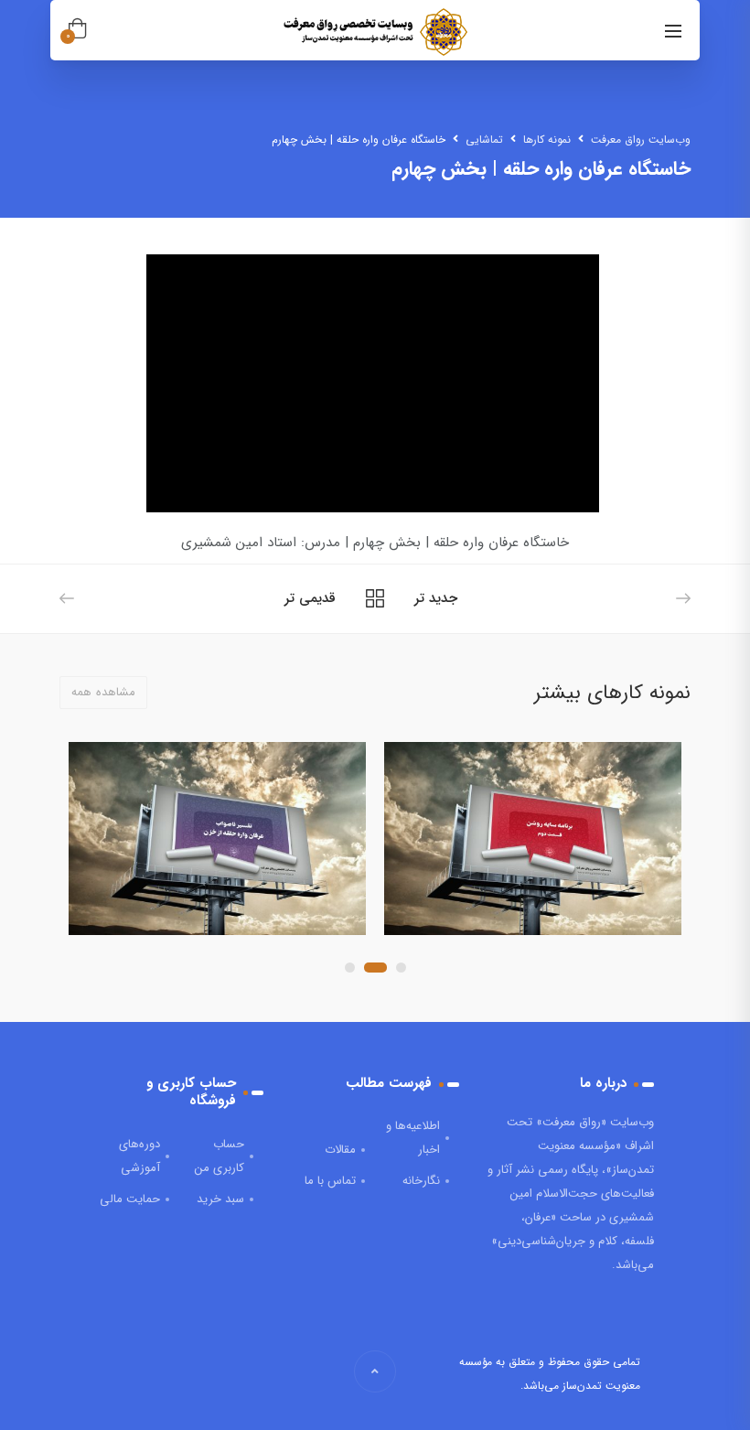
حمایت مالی (130, 1199)
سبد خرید (220, 1199)
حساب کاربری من (219, 1155)
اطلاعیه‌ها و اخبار (413, 1137)
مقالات (340, 1149)
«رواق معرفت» (571, 1122)
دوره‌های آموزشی (139, 1155)
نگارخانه (421, 1180)
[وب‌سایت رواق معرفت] (373, 32)
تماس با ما (330, 1180)
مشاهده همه (103, 692)
